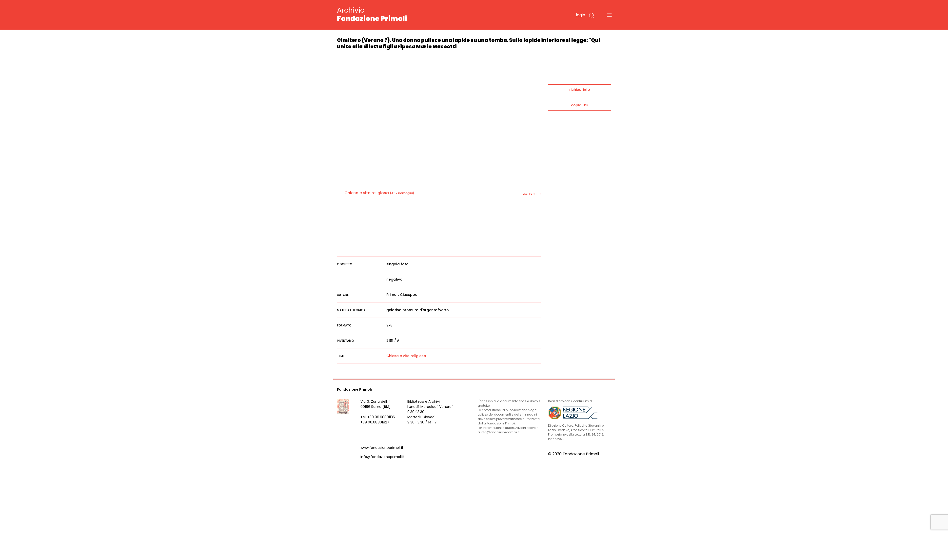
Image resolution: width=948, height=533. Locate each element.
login (580, 15)
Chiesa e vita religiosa (366, 193)
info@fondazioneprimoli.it (382, 456)
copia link (579, 105)
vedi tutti (529, 194)
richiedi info (579, 89)
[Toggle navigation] (609, 15)
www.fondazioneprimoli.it (381, 447)
